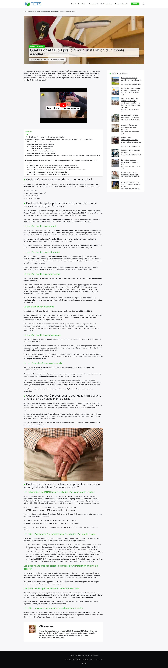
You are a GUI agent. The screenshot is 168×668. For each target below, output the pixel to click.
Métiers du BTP (93, 4)
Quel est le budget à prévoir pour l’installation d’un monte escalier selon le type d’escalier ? (60, 139)
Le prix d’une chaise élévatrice (40, 148)
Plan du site (99, 659)
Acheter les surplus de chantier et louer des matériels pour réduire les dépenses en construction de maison (130, 103)
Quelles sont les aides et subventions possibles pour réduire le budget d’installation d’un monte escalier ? (62, 161)
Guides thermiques (107, 4)
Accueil (73, 4)
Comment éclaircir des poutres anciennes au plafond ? (129, 127)
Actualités (81, 4)
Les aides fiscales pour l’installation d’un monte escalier (48, 172)
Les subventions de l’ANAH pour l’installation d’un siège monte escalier (53, 165)
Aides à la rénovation (121, 4)
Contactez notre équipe (72, 659)
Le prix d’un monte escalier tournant (42, 144)
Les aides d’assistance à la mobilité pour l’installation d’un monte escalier (54, 167)
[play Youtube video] (63, 105)
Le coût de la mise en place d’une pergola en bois (129, 162)
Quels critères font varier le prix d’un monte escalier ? (45, 137)
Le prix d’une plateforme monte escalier (43, 153)
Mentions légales (88, 659)
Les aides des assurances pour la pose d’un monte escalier (50, 174)
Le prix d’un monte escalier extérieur (42, 146)
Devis (135, 4)
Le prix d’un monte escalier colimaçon (42, 151)
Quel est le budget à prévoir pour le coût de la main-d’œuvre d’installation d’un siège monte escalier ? (63, 156)
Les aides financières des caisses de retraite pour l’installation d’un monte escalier (57, 170)
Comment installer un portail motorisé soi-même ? (131, 80)
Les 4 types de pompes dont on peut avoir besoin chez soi (130, 184)
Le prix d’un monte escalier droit (40, 142)
